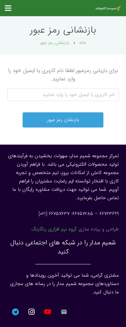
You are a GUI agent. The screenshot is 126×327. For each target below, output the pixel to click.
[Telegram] (15, 312)
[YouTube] (48, 312)
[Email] (64, 312)
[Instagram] (32, 312)
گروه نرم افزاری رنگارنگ (54, 229)
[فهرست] (8, 8)
